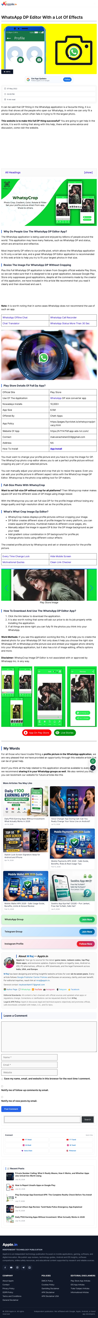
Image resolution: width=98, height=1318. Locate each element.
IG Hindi (28, 1145)
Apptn (10, 1244)
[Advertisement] (49, 149)
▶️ (37, 989)
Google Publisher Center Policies (32, 977)
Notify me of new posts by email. (19, 1101)
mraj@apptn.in (43, 980)
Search (87, 1119)
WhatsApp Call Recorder (63, 317)
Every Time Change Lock (16, 556)
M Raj (6, 974)
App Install (56, 448)
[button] (6, 588)
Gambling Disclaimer (50, 1288)
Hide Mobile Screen (60, 556)
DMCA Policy (47, 1281)
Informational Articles (80, 1292)
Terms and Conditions (12, 1296)
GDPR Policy (8, 1292)
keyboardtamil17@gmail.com (32, 985)
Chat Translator (11, 323)
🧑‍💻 (10, 989)
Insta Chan (28, 1151)
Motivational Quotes (13, 562)
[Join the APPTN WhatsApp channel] (93, 761)
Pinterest (72, 1151)
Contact (6, 1285)
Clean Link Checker (60, 562)
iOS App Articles (78, 1285)
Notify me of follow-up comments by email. (25, 1090)
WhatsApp (56, 398)
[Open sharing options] (93, 768)
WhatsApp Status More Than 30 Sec (70, 323)
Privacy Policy (8, 1288)
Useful (8, 71)
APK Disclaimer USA (50, 1296)
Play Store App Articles (80, 1281)
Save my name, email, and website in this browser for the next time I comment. (47, 1078)
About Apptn (8, 1281)
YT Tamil (72, 1140)
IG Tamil (73, 1145)
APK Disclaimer (48, 1292)
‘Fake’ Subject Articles (80, 1288)
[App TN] (9, 3)
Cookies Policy (48, 1285)
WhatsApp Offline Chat (15, 317)
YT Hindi (28, 1140)
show (88, 172)
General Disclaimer (10, 1300)
